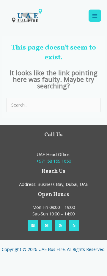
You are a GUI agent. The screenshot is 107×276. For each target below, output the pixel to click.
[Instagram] (46, 225)
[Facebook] (33, 225)
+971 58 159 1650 (53, 161)
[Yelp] (74, 225)
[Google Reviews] (60, 225)
